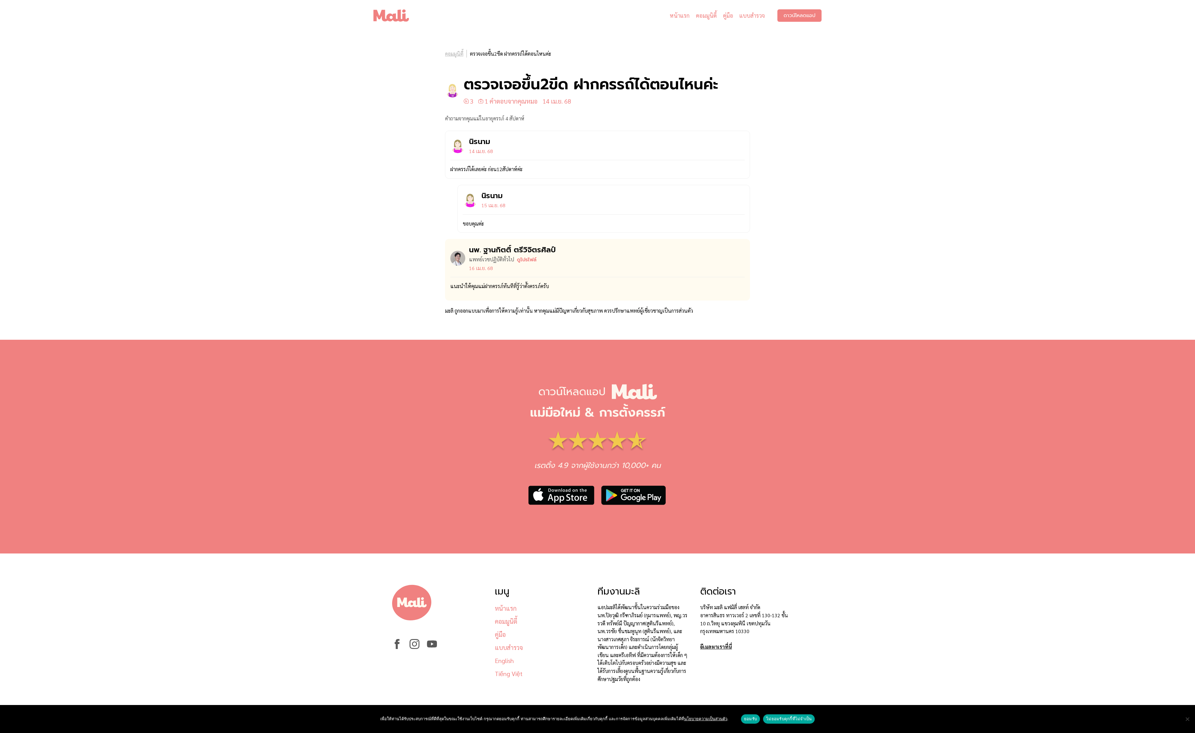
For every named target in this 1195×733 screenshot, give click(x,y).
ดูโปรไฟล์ (527, 260)
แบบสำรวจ (752, 15)
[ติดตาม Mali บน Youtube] (432, 647)
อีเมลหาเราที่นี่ (716, 646)
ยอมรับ (750, 718)
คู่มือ (728, 15)
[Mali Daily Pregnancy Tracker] (395, 15)
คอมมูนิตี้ (706, 15)
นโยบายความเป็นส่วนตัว (705, 718)
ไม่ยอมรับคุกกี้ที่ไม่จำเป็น (789, 718)
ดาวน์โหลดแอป (799, 15)
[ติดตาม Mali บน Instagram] (414, 647)
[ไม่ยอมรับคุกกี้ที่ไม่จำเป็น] (1187, 719)
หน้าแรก (680, 15)
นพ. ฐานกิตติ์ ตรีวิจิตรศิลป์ (512, 249)
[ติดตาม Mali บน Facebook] (397, 647)
